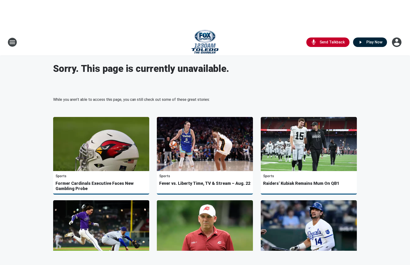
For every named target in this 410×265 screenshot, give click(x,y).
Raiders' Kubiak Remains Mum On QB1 (301, 183)
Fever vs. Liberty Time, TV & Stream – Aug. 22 (204, 183)
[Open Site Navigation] (12, 42)
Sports (61, 176)
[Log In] (397, 42)
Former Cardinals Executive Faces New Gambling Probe (95, 186)
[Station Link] (205, 42)
